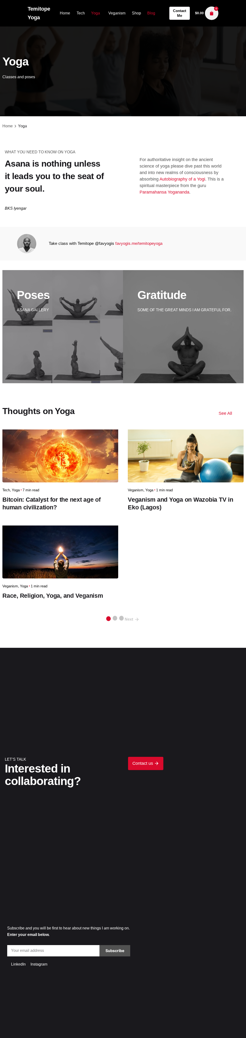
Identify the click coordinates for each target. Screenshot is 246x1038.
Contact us (143, 763)
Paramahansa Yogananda (164, 192)
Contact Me (179, 13)
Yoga (16, 490)
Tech (6, 490)
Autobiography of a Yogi (182, 179)
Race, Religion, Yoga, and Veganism (52, 595)
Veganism (135, 490)
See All (225, 413)
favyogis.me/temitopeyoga (138, 243)
